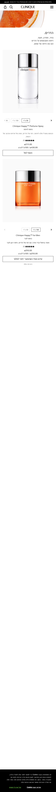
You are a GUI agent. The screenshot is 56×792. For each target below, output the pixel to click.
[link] (28, 81)
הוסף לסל (28, 153)
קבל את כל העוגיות (15, 787)
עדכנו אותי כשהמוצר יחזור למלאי (28, 259)
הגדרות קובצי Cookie (34, 787)
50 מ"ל (25, 120)
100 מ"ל (15, 120)
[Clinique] (28, 7)
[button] (5, 7)
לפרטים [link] (6, 2)
